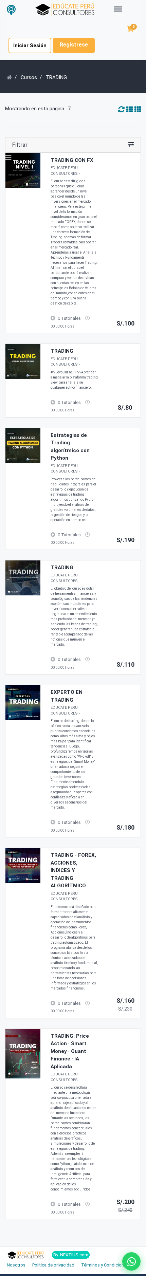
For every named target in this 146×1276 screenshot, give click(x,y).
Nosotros (16, 1265)
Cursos (29, 77)
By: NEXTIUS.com (70, 1254)
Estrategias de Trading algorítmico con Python (70, 446)
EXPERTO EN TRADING (67, 696)
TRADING (62, 351)
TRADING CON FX (72, 160)
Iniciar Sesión (30, 45)
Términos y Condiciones (105, 1265)
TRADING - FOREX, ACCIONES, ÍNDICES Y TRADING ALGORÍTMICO (73, 870)
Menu (120, 5)
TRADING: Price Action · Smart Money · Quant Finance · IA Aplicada (70, 1051)
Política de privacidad (53, 1265)
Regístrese (74, 44)
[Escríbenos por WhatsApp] (131, 1261)
